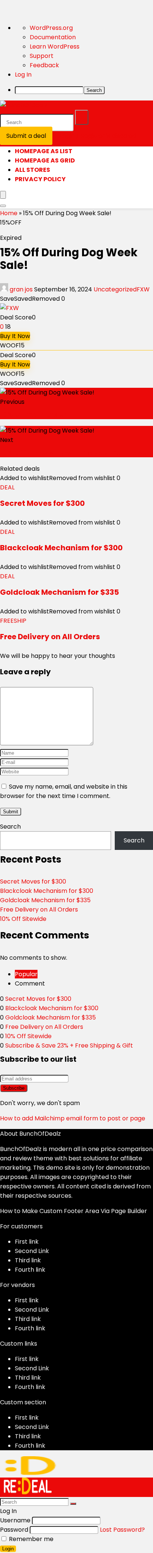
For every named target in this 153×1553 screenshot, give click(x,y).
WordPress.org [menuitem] (51, 28)
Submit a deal (26, 136)
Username (15, 1520)
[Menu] (3, 195)
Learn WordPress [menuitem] (54, 46)
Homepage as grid (45, 160)
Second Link (32, 1251)
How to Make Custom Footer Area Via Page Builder (73, 1211)
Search (10, 826)
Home (8, 213)
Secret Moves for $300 (42, 503)
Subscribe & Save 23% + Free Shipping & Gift (69, 1045)
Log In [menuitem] (23, 74)
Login (8, 1549)
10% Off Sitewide (23, 919)
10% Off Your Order (33, 414)
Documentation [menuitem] (53, 37)
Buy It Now (15, 336)
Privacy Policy (40, 179)
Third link (28, 1260)
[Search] (81, 117)
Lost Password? (122, 1529)
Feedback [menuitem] (44, 65)
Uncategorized (115, 289)
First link (27, 1241)
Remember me (30, 1539)
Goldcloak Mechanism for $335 (59, 592)
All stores (32, 169)
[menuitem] (84, 90)
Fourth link (30, 1269)
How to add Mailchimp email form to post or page (72, 1118)
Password (14, 1529)
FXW (143, 289)
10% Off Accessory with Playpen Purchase (73, 452)
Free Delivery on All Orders (50, 636)
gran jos (21, 289)
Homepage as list (43, 151)
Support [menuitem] (41, 56)
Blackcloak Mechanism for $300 (61, 547)
